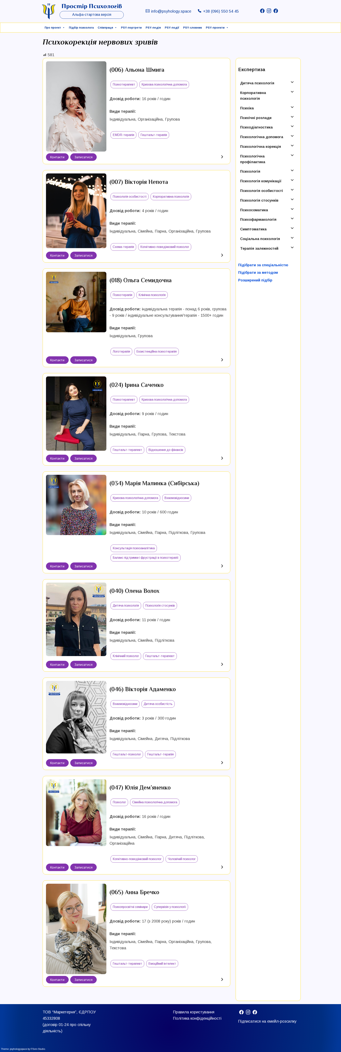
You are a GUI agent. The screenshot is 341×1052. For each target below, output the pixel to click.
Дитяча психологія (257, 83)
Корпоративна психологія (253, 96)
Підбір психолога (81, 27)
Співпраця (105, 27)
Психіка (247, 108)
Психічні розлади (256, 118)
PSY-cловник (192, 27)
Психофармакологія (258, 220)
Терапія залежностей (259, 248)
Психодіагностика (256, 127)
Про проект (53, 27)
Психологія (250, 171)
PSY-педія (153, 27)
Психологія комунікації (260, 181)
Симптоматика (253, 229)
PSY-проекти (215, 27)
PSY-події (172, 27)
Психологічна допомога (261, 137)
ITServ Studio (38, 1049)
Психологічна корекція (260, 147)
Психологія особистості (261, 191)
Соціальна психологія (260, 239)
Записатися (83, 157)
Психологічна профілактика (252, 159)
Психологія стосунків (259, 200)
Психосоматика (254, 210)
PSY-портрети (131, 27)
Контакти (57, 157)
